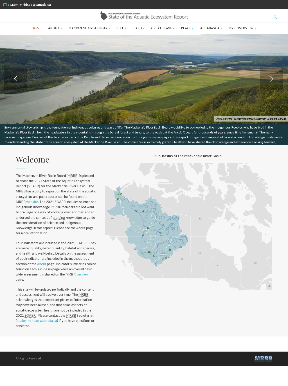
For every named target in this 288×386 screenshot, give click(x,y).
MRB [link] (69, 274)
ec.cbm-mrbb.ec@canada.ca (37, 320)
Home (37, 28)
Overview (76, 274)
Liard (137, 28)
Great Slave (161, 28)
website (27, 202)
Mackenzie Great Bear (88, 28)
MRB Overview (241, 28)
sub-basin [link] (44, 269)
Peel (120, 28)
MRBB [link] (72, 176)
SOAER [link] (33, 186)
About (54, 28)
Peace (186, 28)
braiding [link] (59, 217)
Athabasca (210, 28)
